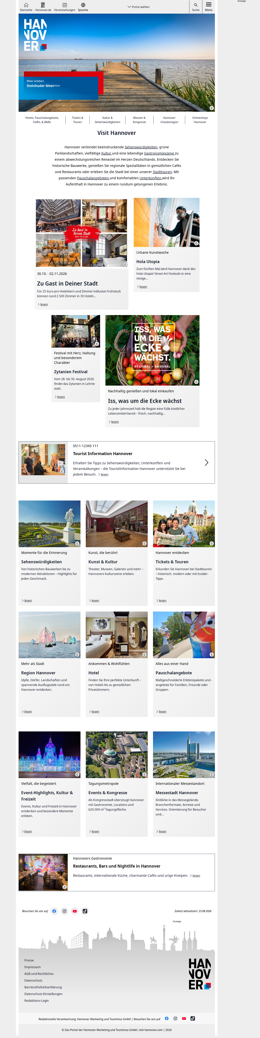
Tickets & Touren (77, 120)
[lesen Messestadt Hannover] (184, 784)
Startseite (26, 9)
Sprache (83, 9)
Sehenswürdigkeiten (141, 147)
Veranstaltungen (64, 9)
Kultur (106, 153)
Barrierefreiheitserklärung (43, 987)
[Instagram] (64, 911)
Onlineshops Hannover (200, 120)
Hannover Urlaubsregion (169, 120)
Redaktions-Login (36, 1000)
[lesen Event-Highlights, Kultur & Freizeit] (49, 784)
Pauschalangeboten (93, 178)
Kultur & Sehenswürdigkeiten (107, 120)
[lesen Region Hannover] (49, 664)
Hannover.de (43, 9)
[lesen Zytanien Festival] (76, 358)
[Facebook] (54, 911)
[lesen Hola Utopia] (166, 245)
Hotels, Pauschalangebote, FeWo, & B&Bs (42, 120)
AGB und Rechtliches (39, 973)
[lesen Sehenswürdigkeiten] (49, 553)
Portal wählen (140, 7)
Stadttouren (162, 171)
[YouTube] (75, 911)
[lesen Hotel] (116, 664)
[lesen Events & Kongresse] (116, 784)
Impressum (32, 967)
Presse (29, 960)
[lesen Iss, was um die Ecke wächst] (152, 371)
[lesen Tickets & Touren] (184, 553)
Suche (196, 10)
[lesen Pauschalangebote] (184, 664)
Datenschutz (33, 980)
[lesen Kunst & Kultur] (116, 553)
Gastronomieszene (159, 153)
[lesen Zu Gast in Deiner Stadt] (81, 254)
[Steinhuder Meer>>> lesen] (117, 63)
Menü (208, 10)
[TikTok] (85, 911)
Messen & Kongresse (139, 120)
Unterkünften (151, 178)
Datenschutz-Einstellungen (43, 993)
